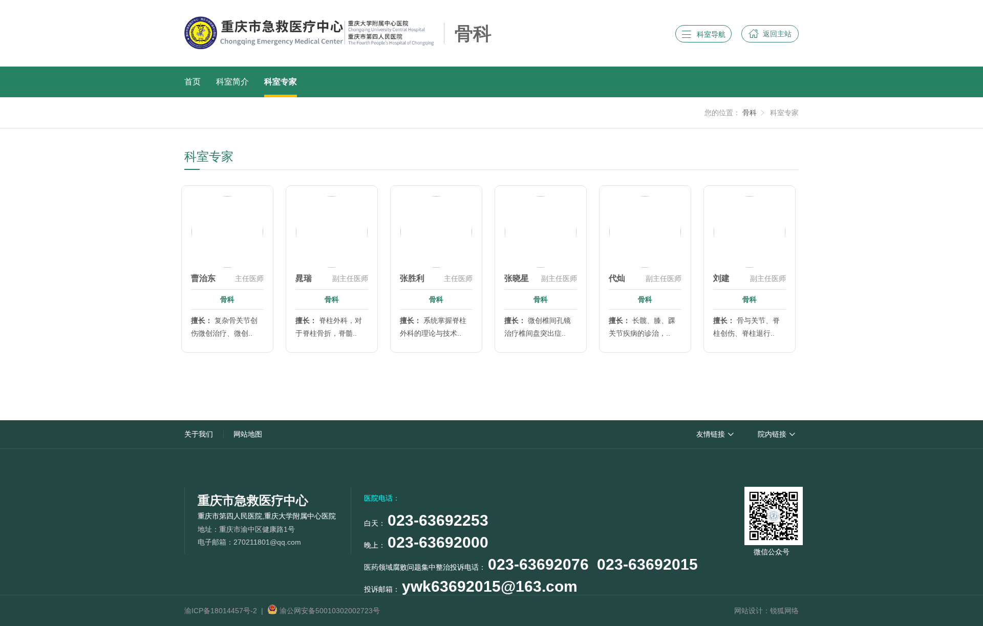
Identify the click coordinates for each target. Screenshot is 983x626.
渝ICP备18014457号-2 (220, 611)
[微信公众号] (771, 514)
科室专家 (280, 81)
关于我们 (198, 434)
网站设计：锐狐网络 (766, 611)
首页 (192, 81)
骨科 (749, 113)
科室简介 (232, 81)
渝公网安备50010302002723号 (328, 611)
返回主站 (770, 33)
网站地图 (247, 434)
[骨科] (523, 43)
